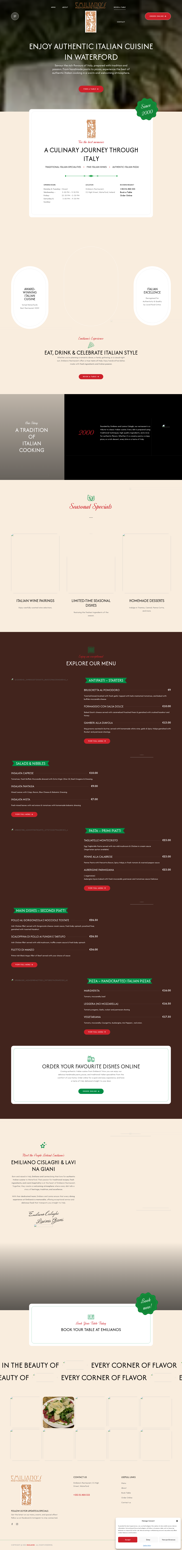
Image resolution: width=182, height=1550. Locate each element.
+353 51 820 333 (127, 189)
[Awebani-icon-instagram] (17, 1524)
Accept (127, 1539)
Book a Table (126, 192)
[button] (177, 1521)
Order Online (126, 195)
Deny (148, 1539)
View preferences (168, 1539)
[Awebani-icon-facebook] (12, 1524)
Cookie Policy (147, 1545)
